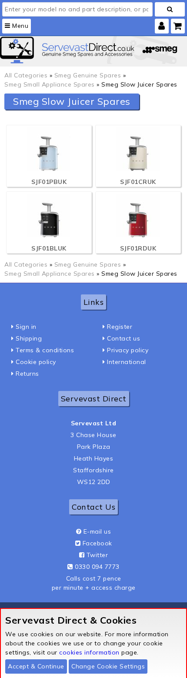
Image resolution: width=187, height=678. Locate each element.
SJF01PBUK (49, 182)
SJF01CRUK (138, 182)
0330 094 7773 (97, 567)
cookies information (89, 652)
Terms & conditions (45, 350)
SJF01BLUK (49, 248)
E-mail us (97, 531)
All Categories (25, 75)
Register (119, 327)
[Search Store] (170, 9)
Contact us (123, 338)
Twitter (97, 555)
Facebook (97, 543)
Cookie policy (36, 362)
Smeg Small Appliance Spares (49, 84)
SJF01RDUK (138, 248)
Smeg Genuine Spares (87, 75)
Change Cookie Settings (108, 666)
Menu (19, 26)
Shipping (29, 338)
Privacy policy (127, 350)
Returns (27, 373)
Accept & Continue (36, 666)
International (126, 362)
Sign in (26, 327)
